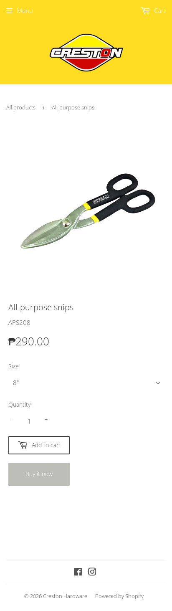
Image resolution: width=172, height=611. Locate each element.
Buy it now (39, 474)
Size (13, 366)
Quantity (19, 404)
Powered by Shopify (119, 596)
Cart (159, 10)
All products (20, 107)
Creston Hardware (65, 596)
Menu (25, 10)
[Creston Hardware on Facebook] (77, 572)
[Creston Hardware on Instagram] (92, 572)
